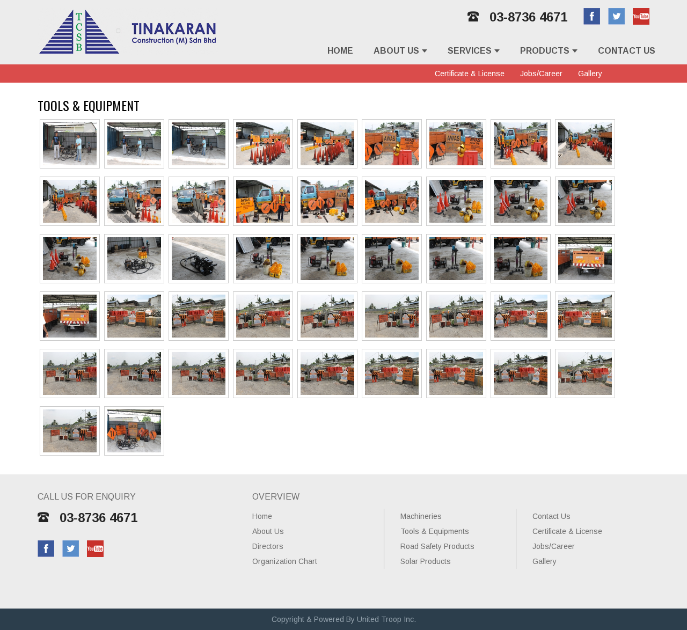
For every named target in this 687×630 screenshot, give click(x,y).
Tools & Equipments (434, 531)
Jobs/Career (541, 73)
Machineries (421, 516)
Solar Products (425, 561)
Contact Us (626, 50)
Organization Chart (284, 561)
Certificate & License (470, 73)
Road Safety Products (437, 546)
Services (470, 50)
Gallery (590, 73)
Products (544, 50)
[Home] (128, 52)
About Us (396, 50)
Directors (267, 546)
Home (340, 50)
